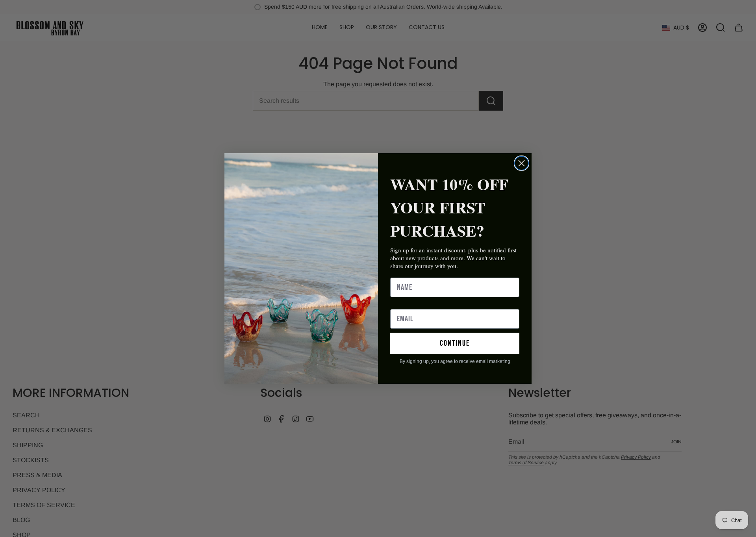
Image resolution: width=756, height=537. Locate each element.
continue (455, 343)
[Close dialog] (521, 163)
